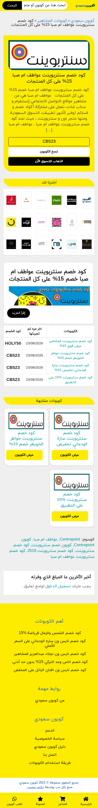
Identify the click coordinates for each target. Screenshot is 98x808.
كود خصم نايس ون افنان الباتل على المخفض (50, 670)
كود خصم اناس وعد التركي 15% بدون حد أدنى (50, 662)
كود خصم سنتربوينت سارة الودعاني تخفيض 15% (70, 367)
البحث (12, 5)
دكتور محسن (35, 787)
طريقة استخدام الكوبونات (50, 763)
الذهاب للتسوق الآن (49, 161)
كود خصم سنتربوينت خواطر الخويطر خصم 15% (70, 355)
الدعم (49, 730)
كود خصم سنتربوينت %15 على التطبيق (70, 380)
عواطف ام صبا (45, 539)
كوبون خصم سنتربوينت (52, 545)
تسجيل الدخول (58, 586)
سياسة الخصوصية (50, 738)
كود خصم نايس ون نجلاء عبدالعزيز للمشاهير (50, 654)
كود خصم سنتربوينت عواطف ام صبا (51, 553)
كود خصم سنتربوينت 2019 (50, 551)
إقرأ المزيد (18, 313)
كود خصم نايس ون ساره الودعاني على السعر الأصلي (50, 643)
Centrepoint (70, 539)
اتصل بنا (50, 754)
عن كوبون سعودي (50, 700)
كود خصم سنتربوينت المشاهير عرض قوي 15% (70, 343)
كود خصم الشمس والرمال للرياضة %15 (50, 633)
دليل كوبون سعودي (50, 746)
